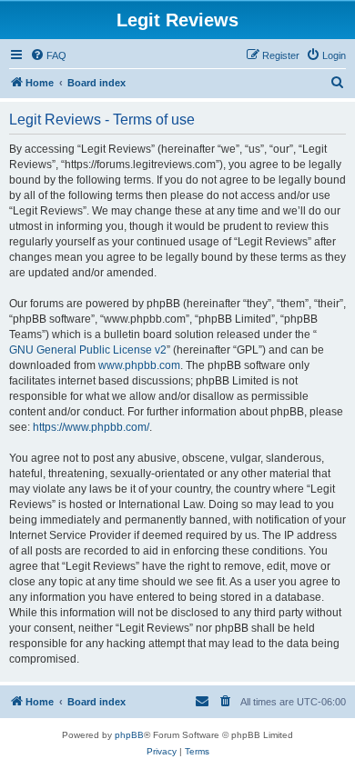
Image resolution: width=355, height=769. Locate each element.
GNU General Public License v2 (88, 350)
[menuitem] (48, 55)
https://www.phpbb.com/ (91, 427)
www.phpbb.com (139, 365)
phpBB (129, 735)
